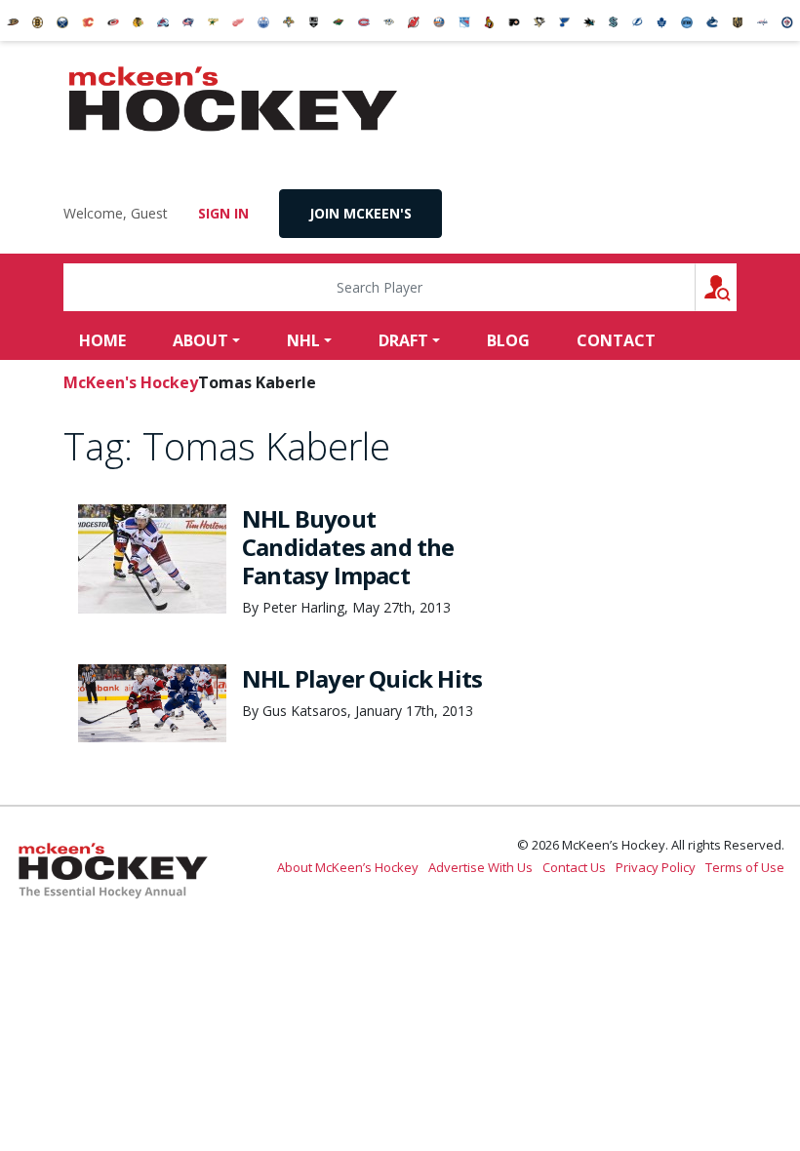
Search (736, 287)
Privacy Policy (656, 867)
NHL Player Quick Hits (362, 678)
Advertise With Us (480, 867)
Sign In (223, 213)
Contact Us (574, 867)
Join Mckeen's (360, 213)
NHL (303, 340)
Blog (508, 340)
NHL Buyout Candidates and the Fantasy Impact (348, 546)
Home (102, 340)
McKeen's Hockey (233, 99)
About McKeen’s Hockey (348, 867)
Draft (403, 340)
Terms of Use (744, 867)
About (200, 340)
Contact (616, 340)
